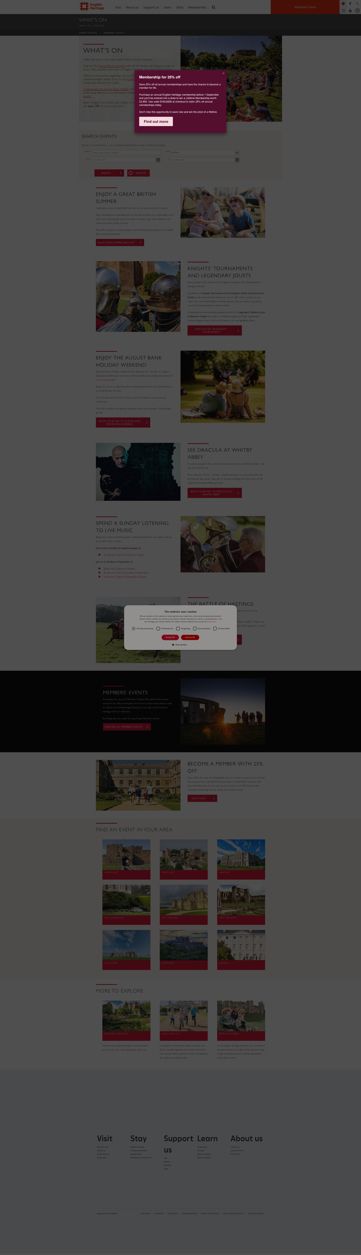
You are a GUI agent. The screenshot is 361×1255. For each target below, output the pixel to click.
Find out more (156, 121)
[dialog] (180, 101)
